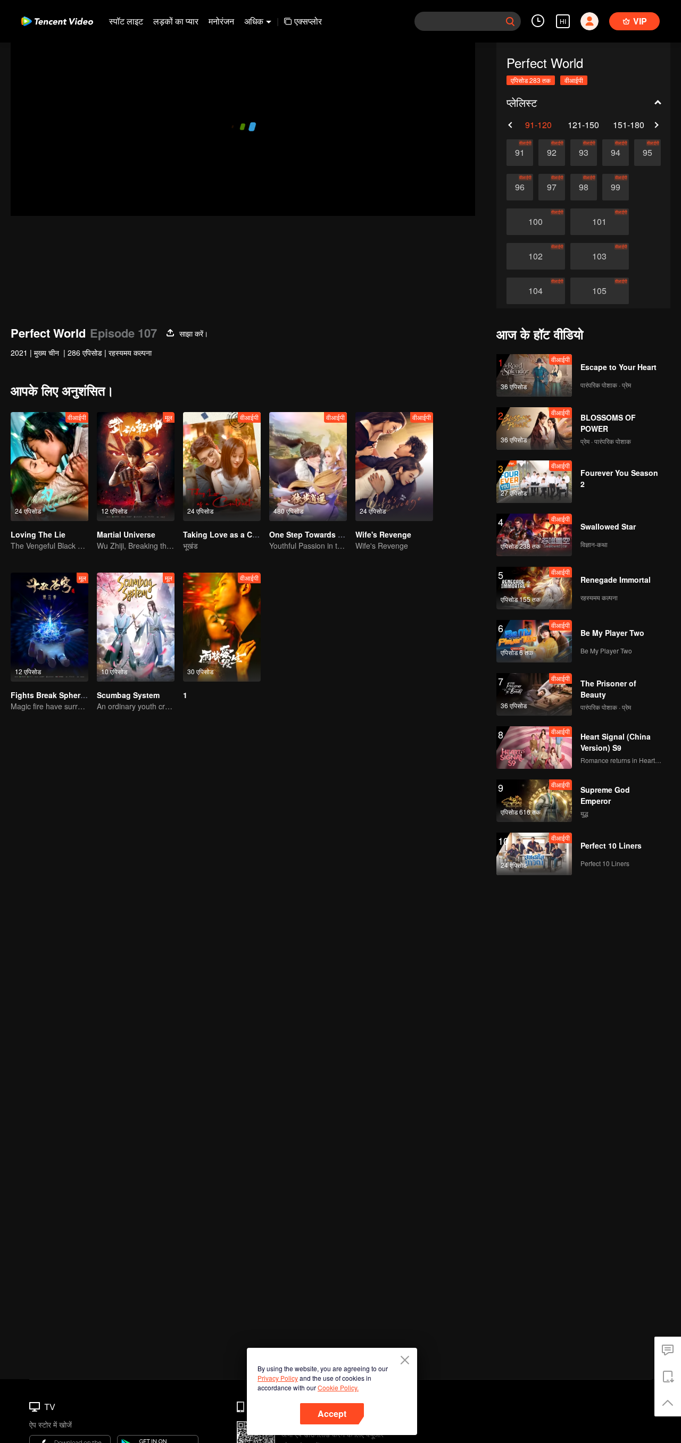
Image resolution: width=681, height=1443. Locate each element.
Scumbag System (128, 695)
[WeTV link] (57, 21)
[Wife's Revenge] (394, 466)
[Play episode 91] (519, 152)
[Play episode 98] (583, 187)
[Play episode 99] (615, 187)
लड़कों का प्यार (175, 21)
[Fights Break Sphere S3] (49, 627)
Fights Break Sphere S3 (53, 695)
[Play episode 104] (535, 291)
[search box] (510, 21)
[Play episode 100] (535, 221)
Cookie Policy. (338, 1387)
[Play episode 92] (551, 152)
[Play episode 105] (599, 291)
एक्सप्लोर (308, 21)
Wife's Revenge (383, 534)
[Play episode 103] (599, 256)
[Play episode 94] (615, 152)
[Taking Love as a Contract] (222, 466)
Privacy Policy (278, 1377)
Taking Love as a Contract (230, 534)
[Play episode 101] (599, 221)
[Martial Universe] (136, 466)
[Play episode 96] (519, 187)
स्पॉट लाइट (126, 21)
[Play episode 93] (583, 152)
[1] (222, 627)
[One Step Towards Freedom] (308, 466)
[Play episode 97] (551, 187)
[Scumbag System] (136, 627)
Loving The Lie (38, 534)
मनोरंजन (221, 21)
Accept (332, 1413)
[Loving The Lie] (49, 466)
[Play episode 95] (647, 152)
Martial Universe (126, 534)
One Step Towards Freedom (319, 534)
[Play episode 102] (535, 256)
